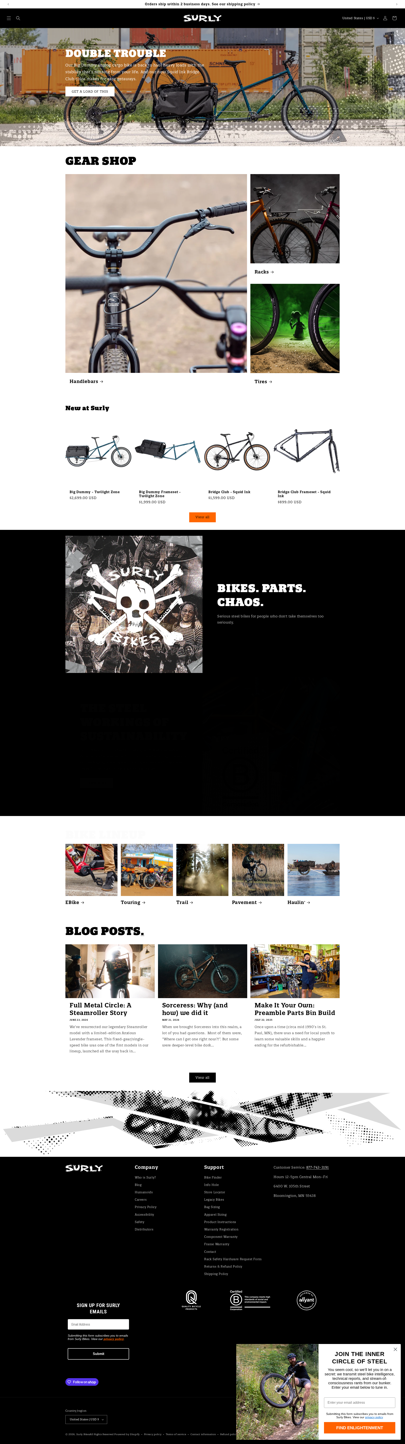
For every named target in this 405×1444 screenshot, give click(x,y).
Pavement (244, 902)
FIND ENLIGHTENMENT (359, 1427)
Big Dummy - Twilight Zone (95, 492)
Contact (210, 1252)
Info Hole (211, 1185)
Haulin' (296, 902)
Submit (98, 1354)
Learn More (96, 783)
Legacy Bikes (214, 1200)
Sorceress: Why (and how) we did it (195, 1009)
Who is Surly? (145, 1177)
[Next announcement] (396, 4)
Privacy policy (153, 1434)
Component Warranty (221, 1237)
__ (202, 1123)
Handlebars (84, 381)
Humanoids (144, 1192)
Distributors (144, 1229)
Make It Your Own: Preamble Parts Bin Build (295, 1009)
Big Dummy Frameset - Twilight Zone (160, 494)
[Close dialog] (395, 1349)
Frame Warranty (216, 1244)
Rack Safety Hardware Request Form (233, 1259)
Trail (182, 902)
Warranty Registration (221, 1229)
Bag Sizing (212, 1207)
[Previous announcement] (8, 4)
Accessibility (144, 1215)
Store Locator (214, 1192)
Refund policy (229, 1434)
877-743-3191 (317, 1167)
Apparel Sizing (215, 1215)
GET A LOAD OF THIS (90, 91)
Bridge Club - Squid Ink (229, 492)
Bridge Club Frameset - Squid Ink (304, 494)
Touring (130, 902)
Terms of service (176, 1434)
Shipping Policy (216, 1274)
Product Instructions (220, 1222)
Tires (261, 381)
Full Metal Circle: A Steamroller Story (100, 1009)
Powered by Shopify (127, 1434)
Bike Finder (213, 1177)
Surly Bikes (83, 1434)
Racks (262, 272)
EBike (72, 902)
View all (202, 517)
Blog (138, 1185)
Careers (141, 1200)
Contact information (203, 1434)
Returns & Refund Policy (223, 1266)
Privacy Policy (146, 1207)
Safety (139, 1222)
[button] (9, 18)
